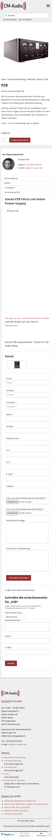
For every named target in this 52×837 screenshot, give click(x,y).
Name (9, 414)
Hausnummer (12, 438)
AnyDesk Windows (12, 760)
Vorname (11, 402)
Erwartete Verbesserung (18, 548)
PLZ (8, 450)
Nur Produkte (24, 19)
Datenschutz (22, 826)
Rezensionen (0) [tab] (12, 192)
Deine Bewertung (14, 613)
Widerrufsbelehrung (38, 826)
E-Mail (9, 474)
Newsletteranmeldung (14, 757)
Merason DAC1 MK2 (13, 814)
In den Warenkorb (19, 140)
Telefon (10, 486)
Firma (9, 378)
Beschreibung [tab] (11, 178)
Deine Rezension (13, 620)
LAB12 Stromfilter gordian (16, 810)
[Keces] (27, 364)
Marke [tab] (8, 183)
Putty (6, 774)
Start (3, 79)
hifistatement (11, 325)
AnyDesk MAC (10, 767)
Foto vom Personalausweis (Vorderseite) (25, 498)
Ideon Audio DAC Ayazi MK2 (17, 807)
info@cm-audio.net (33, 168)
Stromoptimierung (17, 79)
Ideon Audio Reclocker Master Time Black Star (26, 804)
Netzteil (31, 79)
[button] (48, 6)
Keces (39, 79)
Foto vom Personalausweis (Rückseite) (24, 509)
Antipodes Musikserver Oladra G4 (20, 801)
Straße (9, 426)
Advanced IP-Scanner (14, 780)
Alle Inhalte (11, 19)
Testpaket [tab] (9, 187)
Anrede (10, 390)
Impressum (8, 826)
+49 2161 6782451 (34, 164)
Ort (8, 462)
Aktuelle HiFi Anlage (15, 520)
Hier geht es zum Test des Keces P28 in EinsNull (27, 318)
